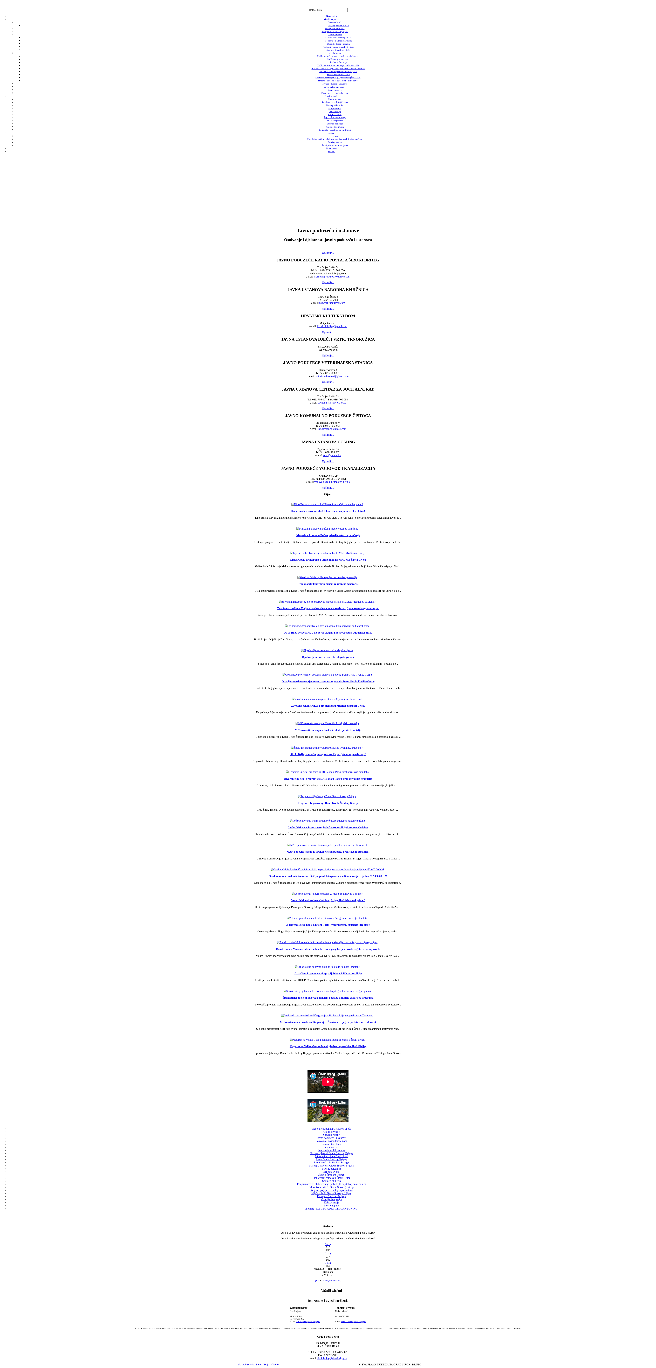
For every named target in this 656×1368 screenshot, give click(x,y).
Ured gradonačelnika (335, 28)
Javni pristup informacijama (335, 145)
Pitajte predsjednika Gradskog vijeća (331, 1128)
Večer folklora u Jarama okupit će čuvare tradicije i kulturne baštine (328, 827)
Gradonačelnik (335, 22)
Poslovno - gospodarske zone (334, 93)
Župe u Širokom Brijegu (335, 117)
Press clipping (331, 1205)
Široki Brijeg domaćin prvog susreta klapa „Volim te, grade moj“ (328, 754)
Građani (331, 133)
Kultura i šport (334, 114)
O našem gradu (331, 96)
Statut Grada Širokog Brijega (331, 1159)
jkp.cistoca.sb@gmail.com (332, 428)
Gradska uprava (331, 19)
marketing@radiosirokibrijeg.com (332, 276)
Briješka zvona (331, 1171)
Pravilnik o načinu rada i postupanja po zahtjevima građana (334, 139)
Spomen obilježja (335, 123)
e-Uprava (335, 136)
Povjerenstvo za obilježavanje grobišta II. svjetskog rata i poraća (331, 1184)
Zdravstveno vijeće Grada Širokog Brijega (331, 1187)
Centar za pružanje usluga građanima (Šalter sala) (338, 77)
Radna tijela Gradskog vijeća (338, 40)
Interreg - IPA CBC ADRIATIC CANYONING (331, 1208)
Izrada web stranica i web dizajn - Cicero (257, 1364)
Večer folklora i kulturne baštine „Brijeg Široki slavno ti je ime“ (328, 900)
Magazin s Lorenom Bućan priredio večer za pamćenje (328, 535)
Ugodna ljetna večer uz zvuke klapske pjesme (328, 657)
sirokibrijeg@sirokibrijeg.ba (332, 1358)
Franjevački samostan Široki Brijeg (331, 1177)
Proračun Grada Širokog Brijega (331, 1162)
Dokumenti (331, 148)
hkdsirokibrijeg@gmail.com (332, 326)
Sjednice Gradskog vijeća (338, 50)
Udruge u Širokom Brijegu (331, 1196)
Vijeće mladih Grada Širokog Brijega (331, 1193)
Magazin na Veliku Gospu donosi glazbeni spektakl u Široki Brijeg (328, 1046)
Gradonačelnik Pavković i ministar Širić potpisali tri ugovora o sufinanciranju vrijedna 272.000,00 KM (328, 876)
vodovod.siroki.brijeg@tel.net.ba (332, 481)
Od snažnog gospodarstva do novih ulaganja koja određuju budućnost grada (328, 632)
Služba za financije (338, 62)
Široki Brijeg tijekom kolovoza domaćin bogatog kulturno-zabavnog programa (328, 997)
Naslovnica (331, 16)
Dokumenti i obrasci (331, 1144)
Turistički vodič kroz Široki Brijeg (335, 130)
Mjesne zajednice (335, 120)
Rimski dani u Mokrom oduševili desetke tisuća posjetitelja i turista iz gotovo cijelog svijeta (328, 949)
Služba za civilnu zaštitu (338, 74)
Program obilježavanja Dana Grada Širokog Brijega (328, 803)
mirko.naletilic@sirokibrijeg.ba (353, 1321)
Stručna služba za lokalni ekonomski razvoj (338, 80)
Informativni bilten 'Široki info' (331, 1156)
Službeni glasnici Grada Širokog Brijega (331, 1153)
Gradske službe (335, 53)
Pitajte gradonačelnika (338, 25)
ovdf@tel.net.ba (332, 455)
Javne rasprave (335, 90)
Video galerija (331, 1202)
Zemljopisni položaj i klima (335, 102)
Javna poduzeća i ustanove (335, 83)
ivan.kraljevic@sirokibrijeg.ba (308, 1321)
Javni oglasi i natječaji (334, 87)
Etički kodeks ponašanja (338, 44)
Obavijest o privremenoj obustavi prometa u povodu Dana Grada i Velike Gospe (328, 681)
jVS (317, 1280)
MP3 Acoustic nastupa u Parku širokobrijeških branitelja (328, 730)
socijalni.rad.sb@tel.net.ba (332, 402)
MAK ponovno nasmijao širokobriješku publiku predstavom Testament (328, 851)
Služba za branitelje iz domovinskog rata (338, 71)
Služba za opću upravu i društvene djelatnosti (338, 56)
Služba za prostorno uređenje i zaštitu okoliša (338, 65)
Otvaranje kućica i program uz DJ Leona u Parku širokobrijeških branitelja (328, 778)
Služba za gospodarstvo (338, 59)
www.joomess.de (331, 1280)
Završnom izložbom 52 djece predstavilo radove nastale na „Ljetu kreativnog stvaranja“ (328, 608)
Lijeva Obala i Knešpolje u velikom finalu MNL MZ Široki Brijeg (328, 559)
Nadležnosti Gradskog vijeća (338, 37)
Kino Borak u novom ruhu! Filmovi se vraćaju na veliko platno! (328, 511)
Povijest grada (334, 99)
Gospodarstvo (335, 108)
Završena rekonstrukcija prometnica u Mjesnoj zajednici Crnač (328, 705)
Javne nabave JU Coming (331, 1150)
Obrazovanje (335, 111)
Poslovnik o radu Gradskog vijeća (338, 47)
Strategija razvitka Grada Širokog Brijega (331, 1165)
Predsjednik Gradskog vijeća (335, 31)
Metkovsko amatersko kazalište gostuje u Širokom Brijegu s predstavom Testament (328, 1022)
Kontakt (331, 151)
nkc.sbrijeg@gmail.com (332, 302)
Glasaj (328, 1244)
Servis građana (335, 142)
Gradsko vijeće (335, 34)
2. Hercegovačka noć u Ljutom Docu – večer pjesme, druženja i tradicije (328, 924)
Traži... (312, 9)
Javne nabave (331, 1147)
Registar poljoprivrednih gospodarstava (331, 1190)
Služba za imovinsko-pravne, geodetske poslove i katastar (338, 68)
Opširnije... (328, 252)
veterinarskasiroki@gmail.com (332, 376)
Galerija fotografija (335, 127)
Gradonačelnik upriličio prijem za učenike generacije (328, 583)
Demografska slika (334, 105)
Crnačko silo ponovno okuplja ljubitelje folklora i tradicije (328, 973)
